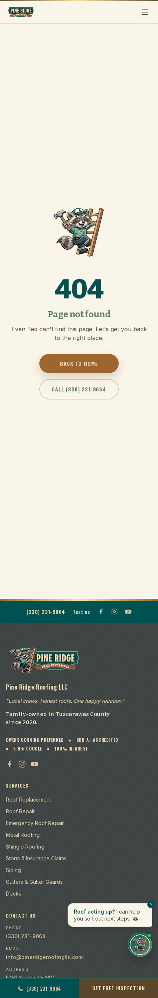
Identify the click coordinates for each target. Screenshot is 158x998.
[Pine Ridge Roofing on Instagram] (114, 611)
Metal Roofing (23, 835)
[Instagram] (22, 764)
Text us (81, 611)
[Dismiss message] (151, 904)
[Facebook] (9, 764)
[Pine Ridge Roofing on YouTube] (128, 611)
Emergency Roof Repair (35, 823)
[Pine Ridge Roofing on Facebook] (101, 611)
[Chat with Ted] (140, 945)
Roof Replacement (28, 799)
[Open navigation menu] (144, 12)
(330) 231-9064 (45, 611)
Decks (13, 893)
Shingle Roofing (25, 846)
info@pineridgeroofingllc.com (44, 957)
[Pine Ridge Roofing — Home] (21, 12)
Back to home (79, 363)
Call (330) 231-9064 (79, 389)
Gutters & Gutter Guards (34, 882)
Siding (13, 870)
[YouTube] (34, 764)
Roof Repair (20, 811)
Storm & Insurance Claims (36, 858)
